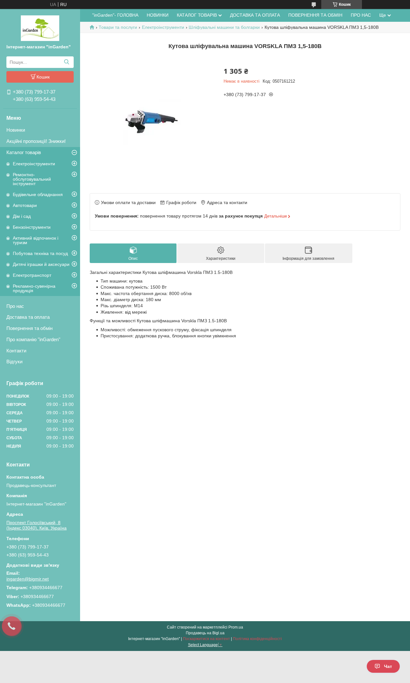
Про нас (15, 306)
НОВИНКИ (157, 15)
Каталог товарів (23, 152)
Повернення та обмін (29, 328)
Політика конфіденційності (257, 639)
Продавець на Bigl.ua (205, 633)
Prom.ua (235, 627)
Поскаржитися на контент (206, 639)
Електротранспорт (32, 275)
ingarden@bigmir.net (27, 578)
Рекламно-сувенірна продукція (34, 288)
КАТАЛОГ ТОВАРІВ (197, 15)
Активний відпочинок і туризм (35, 240)
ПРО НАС (361, 15)
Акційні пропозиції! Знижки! (36, 141)
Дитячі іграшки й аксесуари (41, 264)
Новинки (15, 130)
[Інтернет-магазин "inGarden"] (40, 27)
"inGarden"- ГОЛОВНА (115, 15)
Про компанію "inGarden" (33, 339)
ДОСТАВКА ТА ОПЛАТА (255, 15)
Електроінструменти (34, 163)
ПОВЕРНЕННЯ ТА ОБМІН (315, 15)
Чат (388, 666)
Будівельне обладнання (38, 194)
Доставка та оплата (28, 317)
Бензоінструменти (32, 227)
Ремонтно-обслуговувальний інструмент (32, 179)
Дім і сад (22, 216)
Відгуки (14, 361)
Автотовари (25, 205)
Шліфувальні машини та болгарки (224, 27)
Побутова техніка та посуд (40, 253)
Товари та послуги (118, 27)
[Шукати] (66, 62)
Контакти (16, 350)
